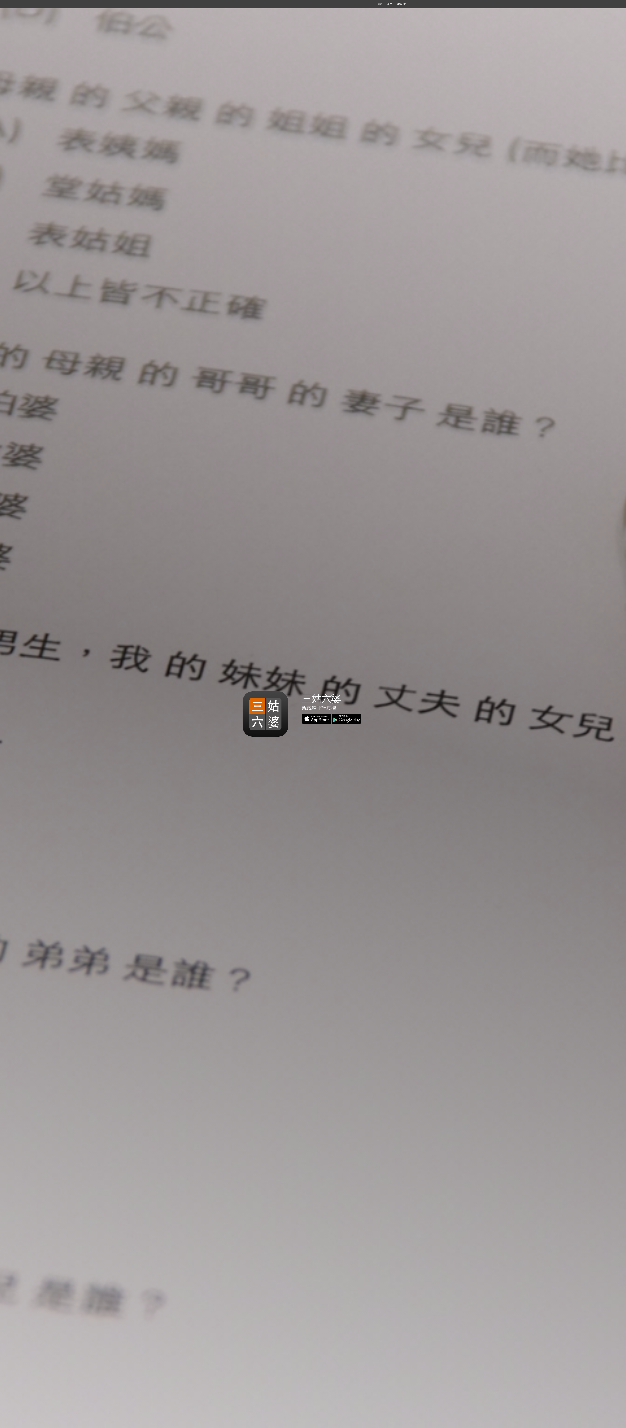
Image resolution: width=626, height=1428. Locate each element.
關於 (380, 4)
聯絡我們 (401, 4)
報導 (389, 4)
